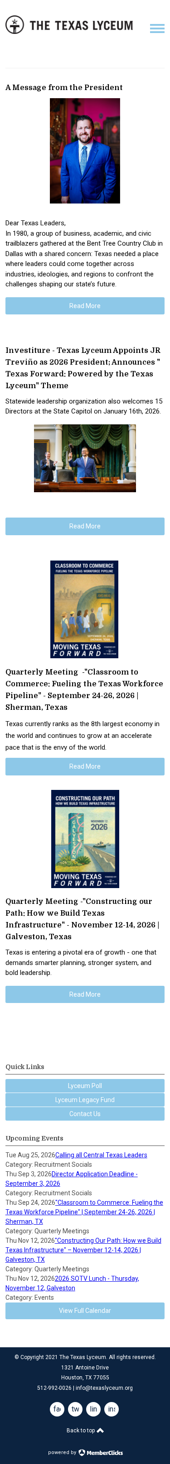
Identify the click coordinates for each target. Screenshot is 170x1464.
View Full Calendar (85, 1310)
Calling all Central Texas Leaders (101, 1155)
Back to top (81, 1430)
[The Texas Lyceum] (69, 32)
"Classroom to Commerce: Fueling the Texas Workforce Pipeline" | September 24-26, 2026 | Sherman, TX (84, 1212)
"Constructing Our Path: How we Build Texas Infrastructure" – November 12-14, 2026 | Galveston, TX (83, 1250)
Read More (85, 305)
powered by (63, 1452)
